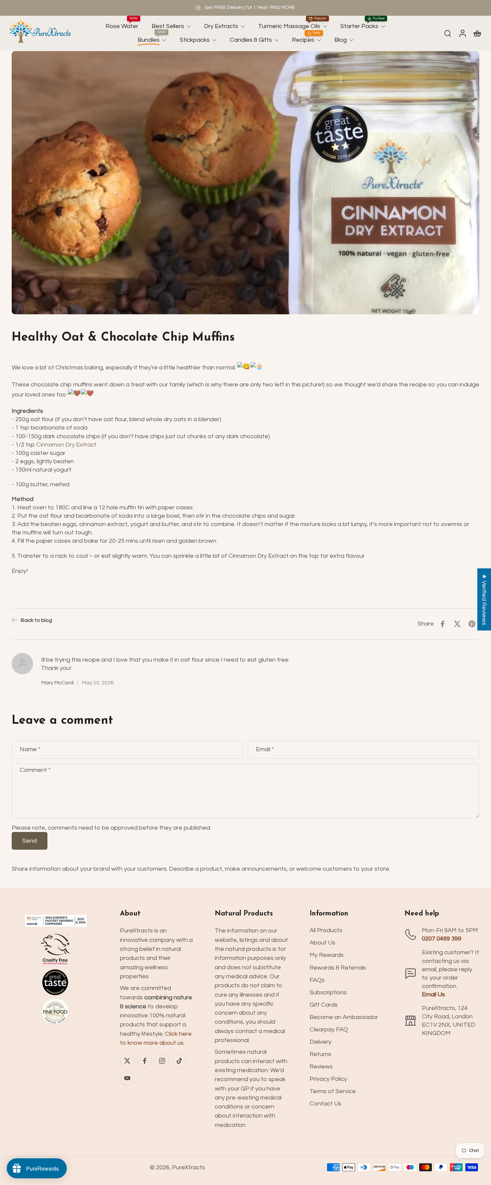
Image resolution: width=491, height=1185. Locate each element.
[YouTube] (127, 1078)
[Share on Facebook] (442, 624)
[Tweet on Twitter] (457, 624)
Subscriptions (328, 992)
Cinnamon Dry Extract (66, 444)
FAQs (317, 980)
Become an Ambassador (344, 1017)
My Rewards (327, 955)
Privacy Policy (328, 1079)
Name (30, 749)
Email (265, 749)
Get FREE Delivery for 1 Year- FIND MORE (249, 7)
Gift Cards (324, 1005)
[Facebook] (144, 1060)
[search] (447, 33)
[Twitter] (127, 1060)
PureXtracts (188, 1167)
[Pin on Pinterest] (472, 624)
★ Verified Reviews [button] (484, 599)
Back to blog (36, 620)
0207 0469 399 (441, 939)
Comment (35, 770)
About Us (322, 943)
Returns (320, 1054)
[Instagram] (162, 1060)
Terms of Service (333, 1091)
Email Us (433, 994)
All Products (326, 930)
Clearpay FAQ (329, 1029)
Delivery (320, 1042)
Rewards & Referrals (338, 968)
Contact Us (325, 1104)
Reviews (321, 1066)
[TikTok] (179, 1060)
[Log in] (462, 33)
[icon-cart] (477, 33)
